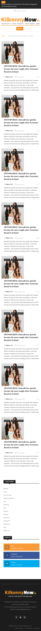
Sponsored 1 (6, 521)
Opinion (5, 511)
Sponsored (20, 45)
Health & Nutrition (8, 498)
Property (5, 514)
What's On (6, 530)
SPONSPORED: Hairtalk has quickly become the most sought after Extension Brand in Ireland (21, 69)
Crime (5, 492)
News (13, 45)
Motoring (6, 505)
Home (3, 36)
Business (7, 45)
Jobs (4, 501)
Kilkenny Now (9, 77)
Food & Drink (7, 495)
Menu (20, 28)
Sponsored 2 (6, 524)
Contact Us (37, 628)
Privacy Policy (19, 628)
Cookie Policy (28, 628)
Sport (5, 527)
